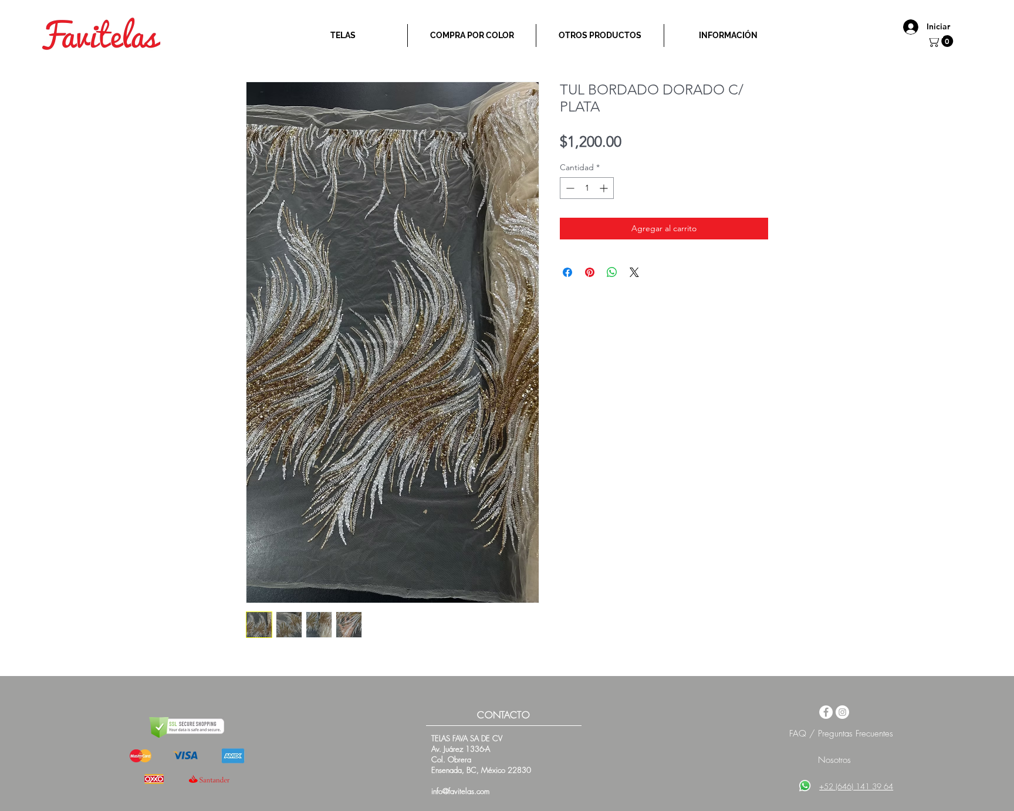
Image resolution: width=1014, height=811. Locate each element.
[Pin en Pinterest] (590, 272)
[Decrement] (569, 188)
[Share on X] (634, 272)
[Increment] (604, 188)
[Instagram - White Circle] (842, 712)
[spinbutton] (586, 188)
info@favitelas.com (460, 791)
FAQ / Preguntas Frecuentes (841, 733)
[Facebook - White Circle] (826, 712)
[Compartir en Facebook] (567, 272)
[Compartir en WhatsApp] (612, 272)
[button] (941, 41)
